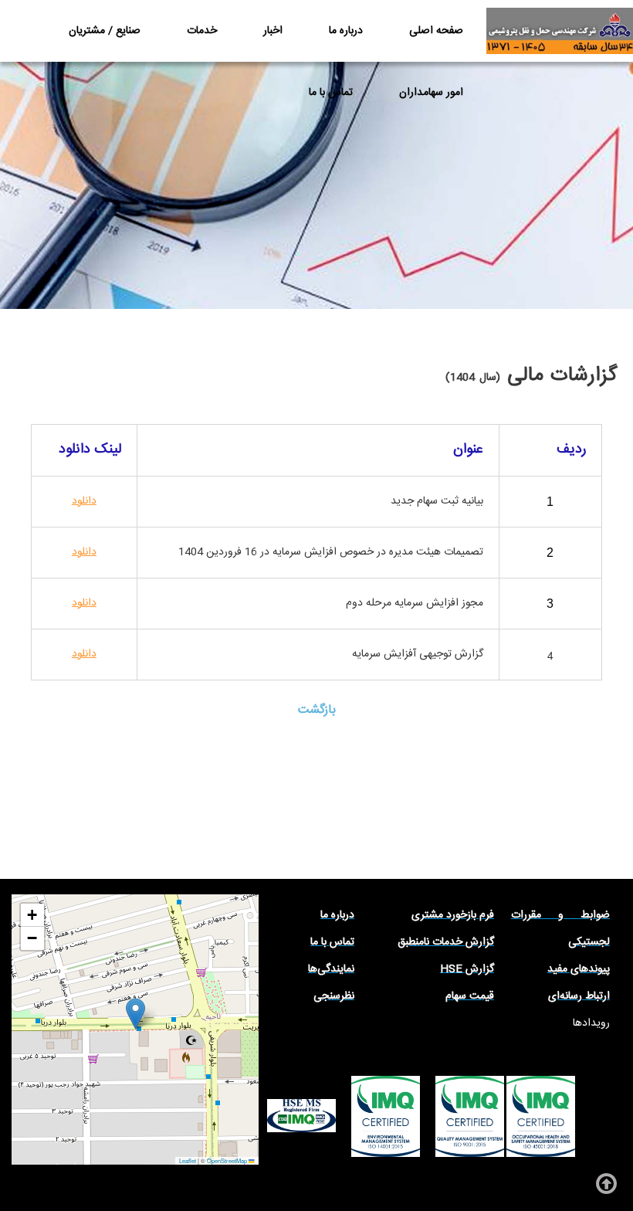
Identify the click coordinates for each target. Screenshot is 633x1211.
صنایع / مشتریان (104, 31)
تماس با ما (331, 92)
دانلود (84, 654)
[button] (135, 1014)
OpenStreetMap (227, 1160)
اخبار (273, 31)
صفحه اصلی (436, 31)
